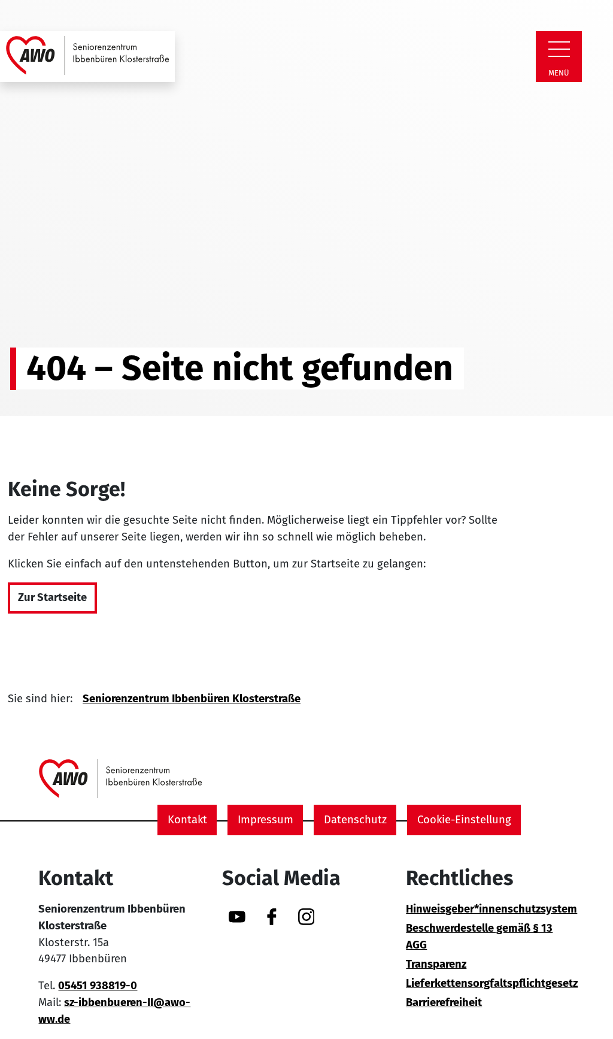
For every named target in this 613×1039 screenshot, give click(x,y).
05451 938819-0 (97, 985)
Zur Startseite (52, 597)
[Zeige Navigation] (559, 49)
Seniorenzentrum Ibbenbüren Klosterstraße (192, 698)
